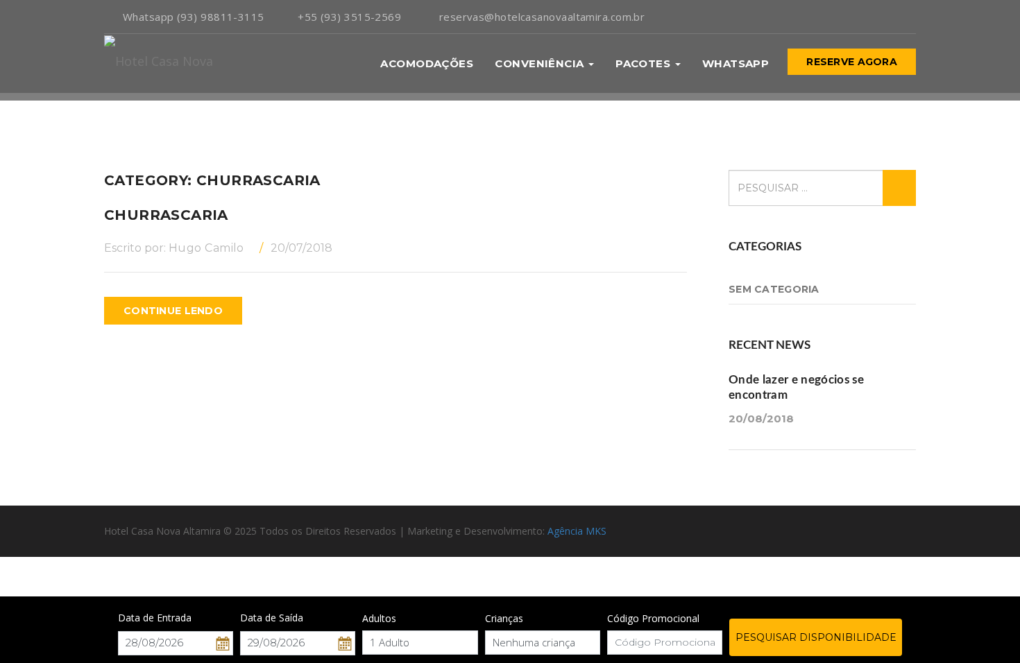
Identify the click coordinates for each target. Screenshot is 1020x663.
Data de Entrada (155, 617)
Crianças (504, 618)
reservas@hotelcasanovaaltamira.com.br (542, 17)
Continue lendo (173, 310)
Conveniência (541, 63)
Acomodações (426, 63)
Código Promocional (653, 618)
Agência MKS (576, 530)
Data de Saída (271, 617)
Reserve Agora (851, 61)
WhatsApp (736, 63)
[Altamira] (158, 63)
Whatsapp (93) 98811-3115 (191, 17)
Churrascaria (166, 215)
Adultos (379, 618)
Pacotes (644, 63)
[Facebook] (868, 17)
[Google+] (912, 17)
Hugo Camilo (206, 248)
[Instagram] (890, 17)
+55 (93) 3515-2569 (349, 17)
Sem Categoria (774, 289)
